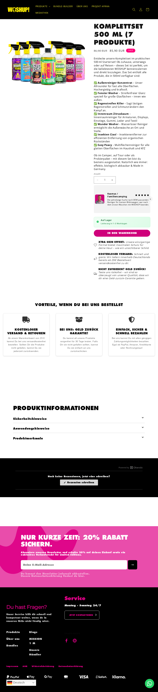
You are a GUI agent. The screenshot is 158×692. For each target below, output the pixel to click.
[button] (43, 6)
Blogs (33, 632)
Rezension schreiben (82, 483)
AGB (25, 666)
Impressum (12, 666)
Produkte (13, 632)
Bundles (12, 645)
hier (81, 576)
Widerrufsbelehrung (43, 666)
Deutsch (18, 682)
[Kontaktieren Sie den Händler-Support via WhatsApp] (149, 683)
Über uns (13, 638)
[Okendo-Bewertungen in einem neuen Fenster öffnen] (131, 467)
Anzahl (97, 173)
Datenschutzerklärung (70, 666)
